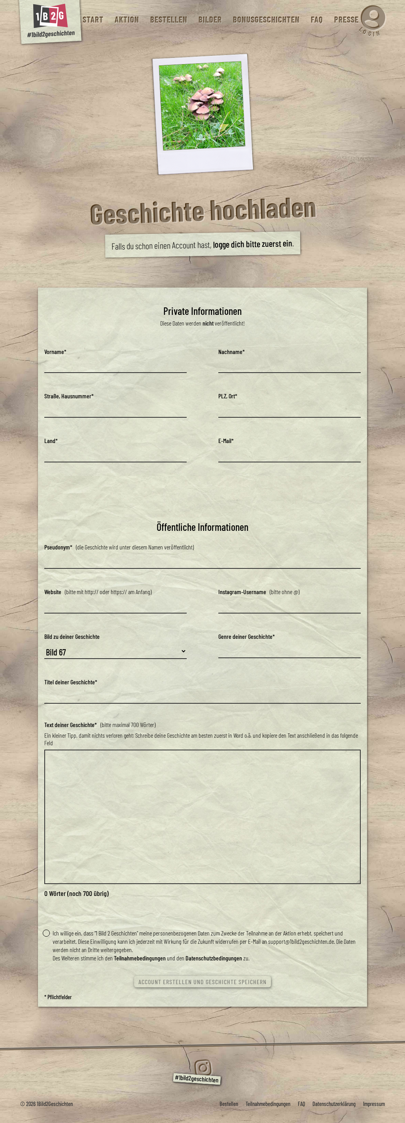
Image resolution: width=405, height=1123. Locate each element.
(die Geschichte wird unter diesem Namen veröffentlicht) (119, 547)
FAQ (316, 20)
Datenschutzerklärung (334, 1103)
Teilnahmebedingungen (140, 958)
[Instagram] (202, 1068)
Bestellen (168, 20)
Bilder (209, 20)
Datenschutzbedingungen (213, 958)
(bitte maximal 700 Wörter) (99, 724)
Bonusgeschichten (266, 20)
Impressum (374, 1103)
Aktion (126, 20)
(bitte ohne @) (258, 591)
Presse (346, 20)
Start (92, 20)
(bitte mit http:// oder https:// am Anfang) (97, 591)
